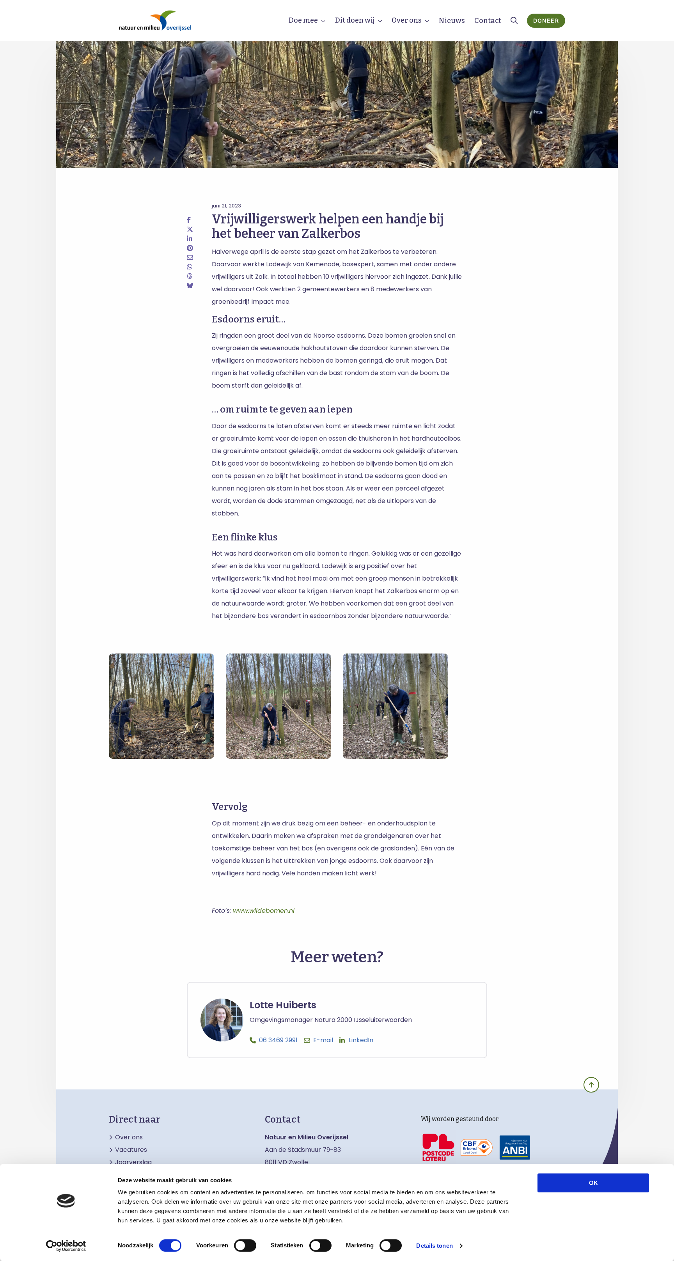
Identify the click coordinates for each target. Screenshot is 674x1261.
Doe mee (303, 20)
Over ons (407, 20)
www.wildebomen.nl (263, 910)
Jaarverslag (133, 1162)
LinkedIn (361, 1040)
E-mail (323, 1040)
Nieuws (452, 20)
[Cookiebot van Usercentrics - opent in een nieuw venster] (66, 1246)
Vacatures (131, 1150)
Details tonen (434, 1245)
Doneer (546, 20)
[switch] (245, 1245)
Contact (487, 20)
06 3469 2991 (278, 1040)
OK (593, 1183)
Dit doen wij (354, 20)
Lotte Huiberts (283, 1005)
